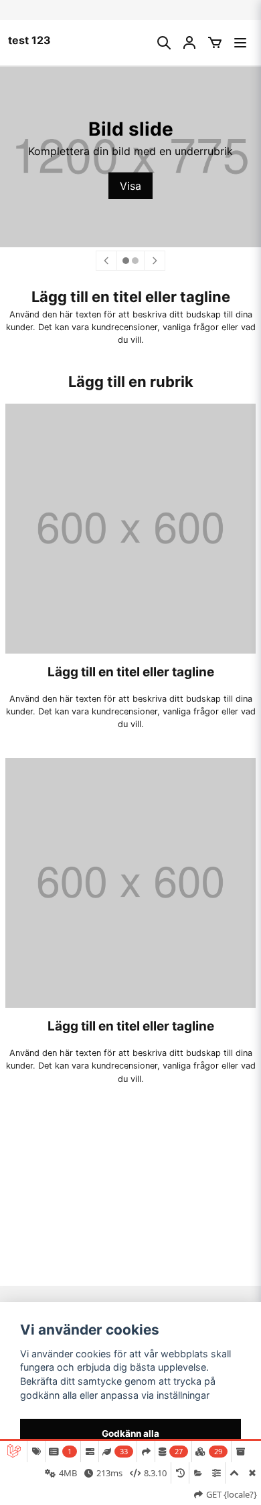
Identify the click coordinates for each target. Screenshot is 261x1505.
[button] (125, 260)
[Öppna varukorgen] (215, 42)
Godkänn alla (130, 1433)
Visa (130, 185)
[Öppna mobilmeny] (240, 42)
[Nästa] (155, 260)
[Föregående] (106, 260)
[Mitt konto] (189, 42)
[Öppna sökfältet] (164, 42)
